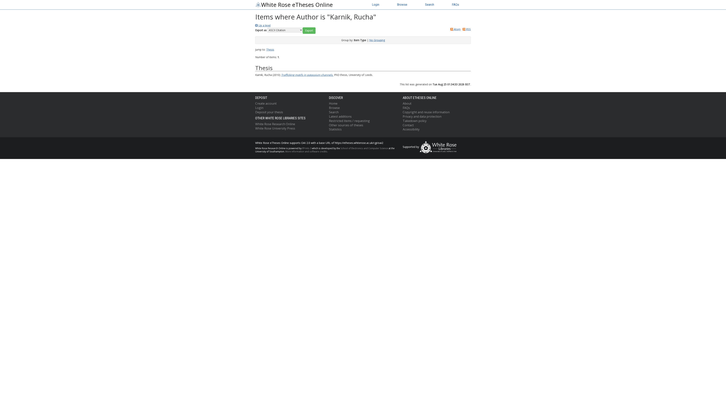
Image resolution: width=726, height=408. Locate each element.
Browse (402, 4)
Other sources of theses (346, 125)
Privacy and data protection (422, 116)
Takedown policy (415, 121)
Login (375, 4)
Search (429, 4)
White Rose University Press (275, 128)
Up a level (264, 25)
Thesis (270, 49)
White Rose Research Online (275, 124)
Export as (261, 30)
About (407, 103)
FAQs (455, 4)
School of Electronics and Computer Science (364, 148)
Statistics (335, 129)
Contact (408, 125)
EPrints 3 (306, 148)
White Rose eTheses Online (297, 4)
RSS (468, 29)
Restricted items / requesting (349, 121)
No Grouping (377, 40)
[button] (309, 30)
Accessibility (411, 129)
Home (333, 103)
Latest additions (340, 116)
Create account (266, 103)
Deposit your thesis (269, 112)
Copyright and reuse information (426, 112)
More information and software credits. (306, 151)
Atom (457, 29)
